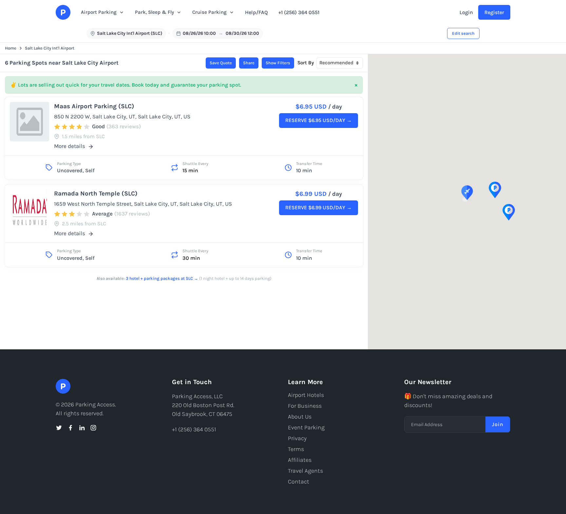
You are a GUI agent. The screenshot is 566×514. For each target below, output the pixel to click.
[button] (467, 193)
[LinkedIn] (82, 427)
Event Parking (306, 427)
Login (466, 12)
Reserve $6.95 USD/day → (318, 120)
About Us (299, 416)
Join (497, 424)
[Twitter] (59, 427)
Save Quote (221, 62)
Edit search (463, 33)
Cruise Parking (209, 12)
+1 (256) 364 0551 (298, 12)
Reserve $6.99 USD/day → (318, 207)
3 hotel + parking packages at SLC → (162, 278)
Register (494, 12)
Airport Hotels (306, 395)
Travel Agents (305, 470)
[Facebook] (70, 427)
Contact (298, 481)
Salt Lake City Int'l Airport (49, 48)
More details (70, 146)
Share (249, 62)
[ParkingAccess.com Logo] (63, 12)
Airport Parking (99, 12)
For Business (305, 405)
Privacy (297, 438)
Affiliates (299, 459)
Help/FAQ (256, 12)
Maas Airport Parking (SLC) (94, 106)
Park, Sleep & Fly (154, 12)
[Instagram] (93, 427)
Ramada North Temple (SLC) (96, 193)
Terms (296, 449)
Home (10, 48)
